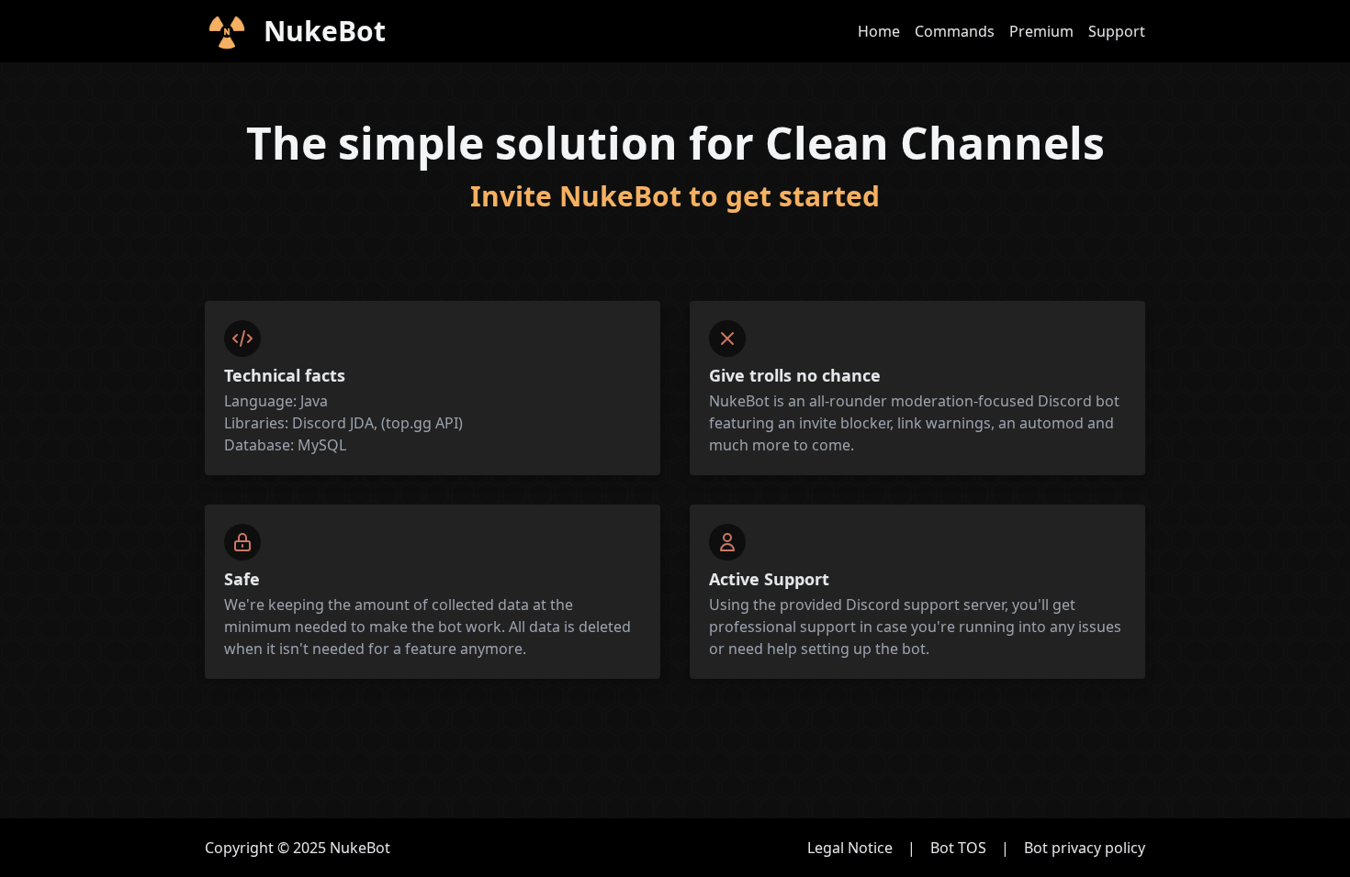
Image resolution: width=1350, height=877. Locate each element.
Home (879, 31)
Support (1116, 31)
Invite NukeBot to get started (675, 196)
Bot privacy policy (1084, 848)
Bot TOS (958, 848)
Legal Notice (850, 848)
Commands (955, 31)
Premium (1041, 31)
